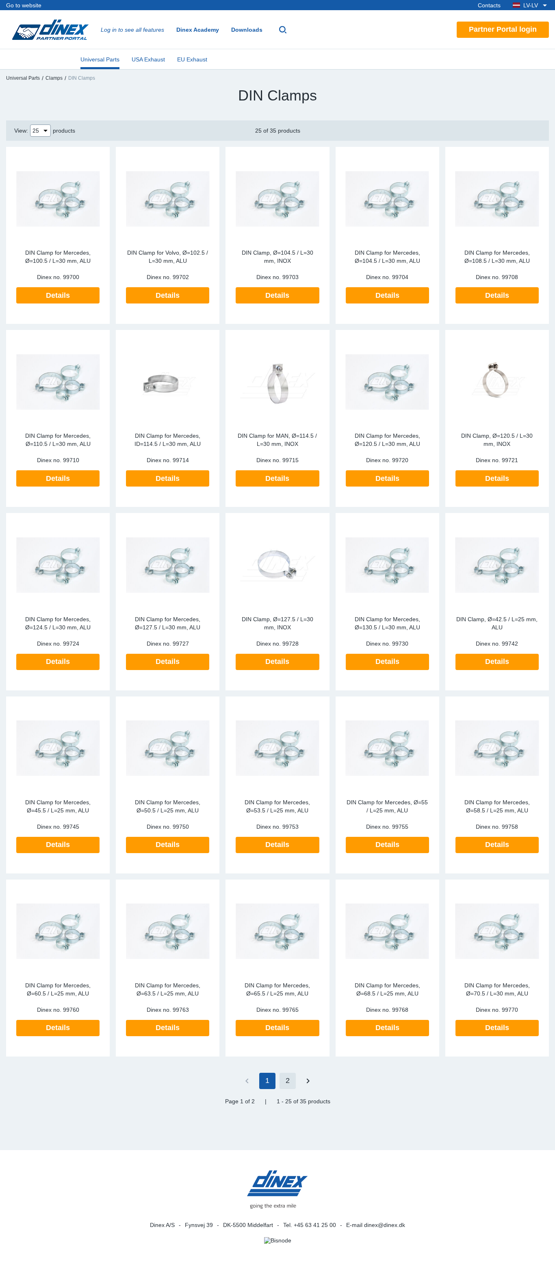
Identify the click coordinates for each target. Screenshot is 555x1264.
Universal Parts (99, 59)
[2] (308, 1081)
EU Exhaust (192, 59)
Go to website (23, 5)
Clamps (54, 78)
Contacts (489, 5)
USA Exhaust (148, 59)
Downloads (246, 29)
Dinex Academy (197, 29)
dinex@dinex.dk (384, 1225)
